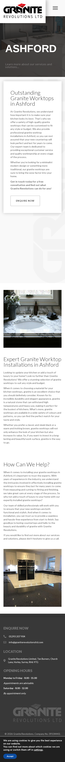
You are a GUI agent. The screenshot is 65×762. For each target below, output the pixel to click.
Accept (10, 756)
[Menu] (55, 8)
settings (38, 749)
